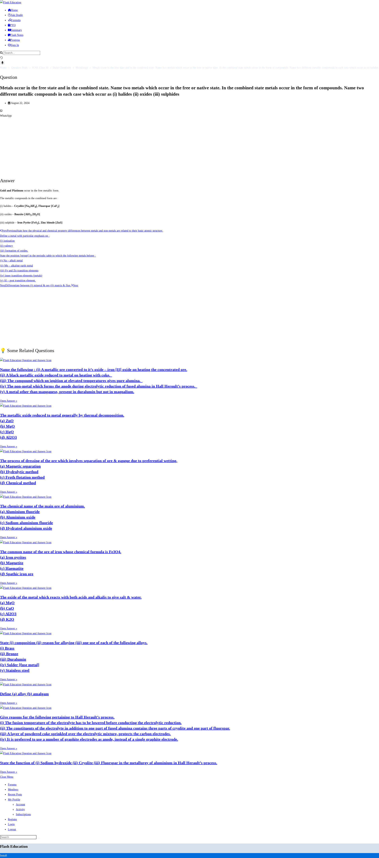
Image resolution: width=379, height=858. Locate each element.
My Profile (14, 799)
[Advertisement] (118, 145)
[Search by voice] (2, 63)
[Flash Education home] (10, 2)
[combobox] (22, 53)
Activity (20, 809)
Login (11, 824)
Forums (12, 784)
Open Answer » (8, 400)
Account (20, 804)
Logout (12, 829)
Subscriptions (23, 814)
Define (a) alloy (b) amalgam (24, 694)
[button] (189, 113)
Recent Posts (15, 794)
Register (12, 819)
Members (13, 789)
